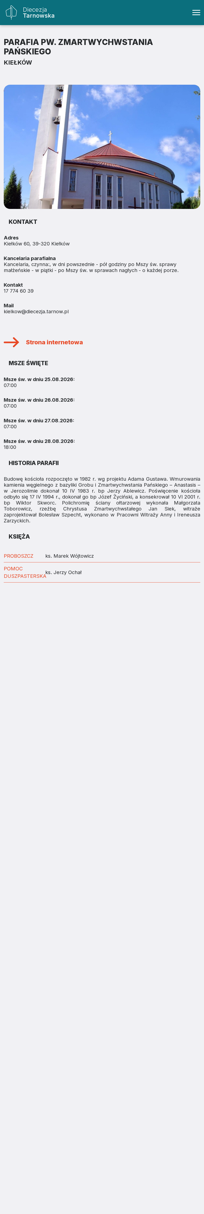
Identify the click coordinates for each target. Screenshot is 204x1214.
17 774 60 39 (19, 291)
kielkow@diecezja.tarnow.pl (36, 311)
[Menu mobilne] (196, 13)
